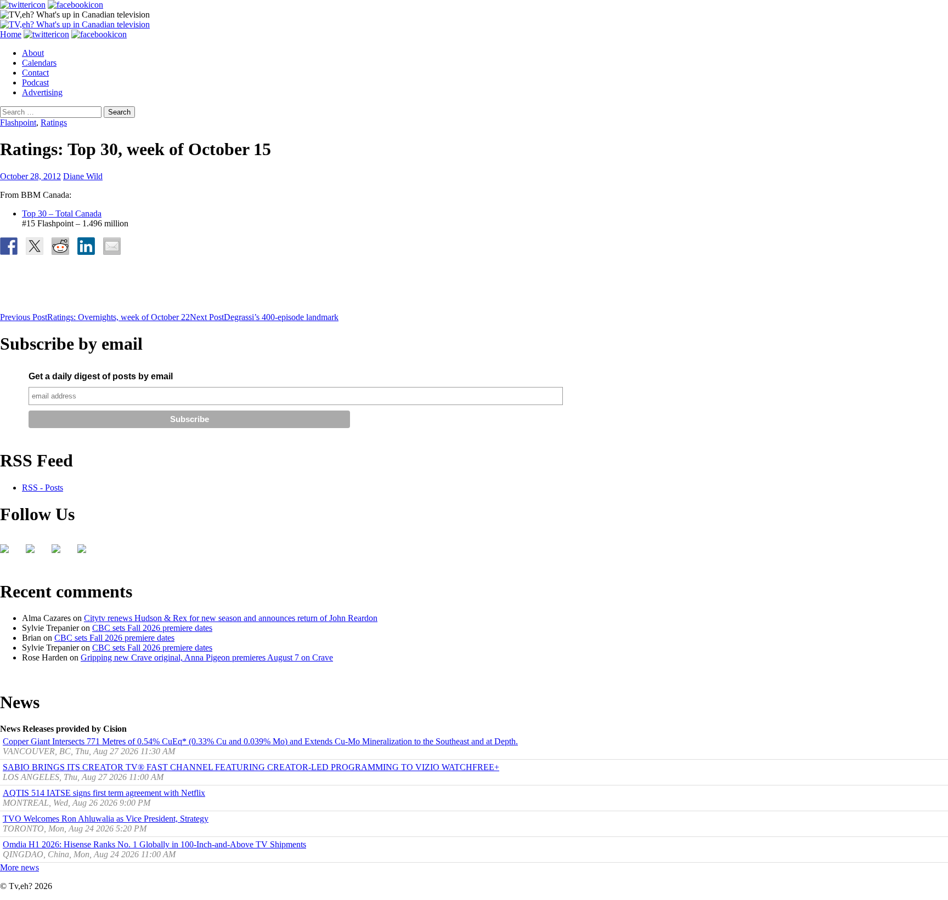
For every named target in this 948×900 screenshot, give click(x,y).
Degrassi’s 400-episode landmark (264, 317)
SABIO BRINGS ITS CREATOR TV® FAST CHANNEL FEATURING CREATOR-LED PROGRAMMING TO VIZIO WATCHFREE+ (251, 767)
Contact (35, 72)
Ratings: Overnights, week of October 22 (95, 317)
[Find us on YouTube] (60, 553)
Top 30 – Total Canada (61, 213)
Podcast (35, 82)
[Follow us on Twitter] (34, 553)
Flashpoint (18, 122)
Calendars (39, 62)
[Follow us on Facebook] (9, 553)
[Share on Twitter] (34, 246)
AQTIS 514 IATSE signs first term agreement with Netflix (104, 793)
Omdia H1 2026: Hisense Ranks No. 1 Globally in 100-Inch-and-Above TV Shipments (154, 844)
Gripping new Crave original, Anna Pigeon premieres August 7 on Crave (207, 657)
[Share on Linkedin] (86, 246)
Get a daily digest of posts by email (101, 376)
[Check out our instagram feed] (86, 553)
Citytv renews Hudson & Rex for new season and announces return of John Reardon (230, 618)
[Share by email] (112, 246)
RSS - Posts (42, 487)
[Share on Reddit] (60, 246)
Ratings (54, 122)
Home (10, 34)
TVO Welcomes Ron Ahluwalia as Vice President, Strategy (105, 818)
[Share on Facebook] (9, 246)
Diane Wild (83, 176)
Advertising (42, 92)
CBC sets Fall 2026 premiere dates (152, 628)
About (33, 53)
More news (19, 867)
